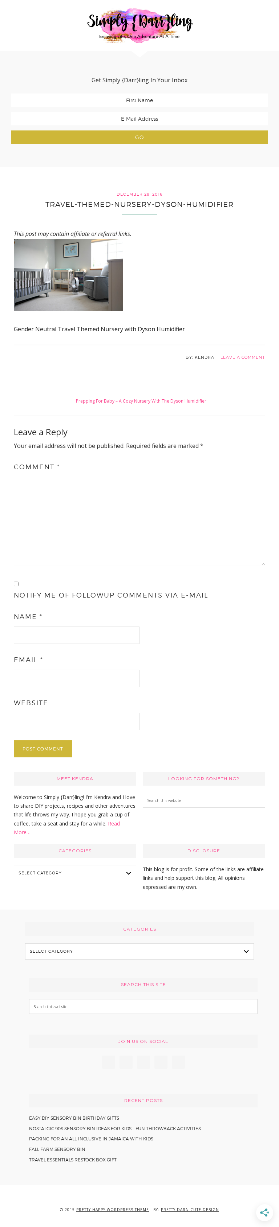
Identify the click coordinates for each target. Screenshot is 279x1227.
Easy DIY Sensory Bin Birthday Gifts (74, 1118)
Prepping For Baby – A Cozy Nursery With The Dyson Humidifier (141, 401)
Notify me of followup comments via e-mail (111, 595)
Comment (37, 467)
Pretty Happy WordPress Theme (112, 1209)
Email (28, 660)
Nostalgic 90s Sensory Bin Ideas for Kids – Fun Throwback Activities (115, 1128)
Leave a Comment (243, 357)
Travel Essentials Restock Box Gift (73, 1159)
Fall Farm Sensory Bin (57, 1149)
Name (28, 616)
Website (31, 703)
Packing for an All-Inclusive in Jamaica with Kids (91, 1138)
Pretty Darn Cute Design (190, 1209)
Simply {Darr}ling (139, 25)
